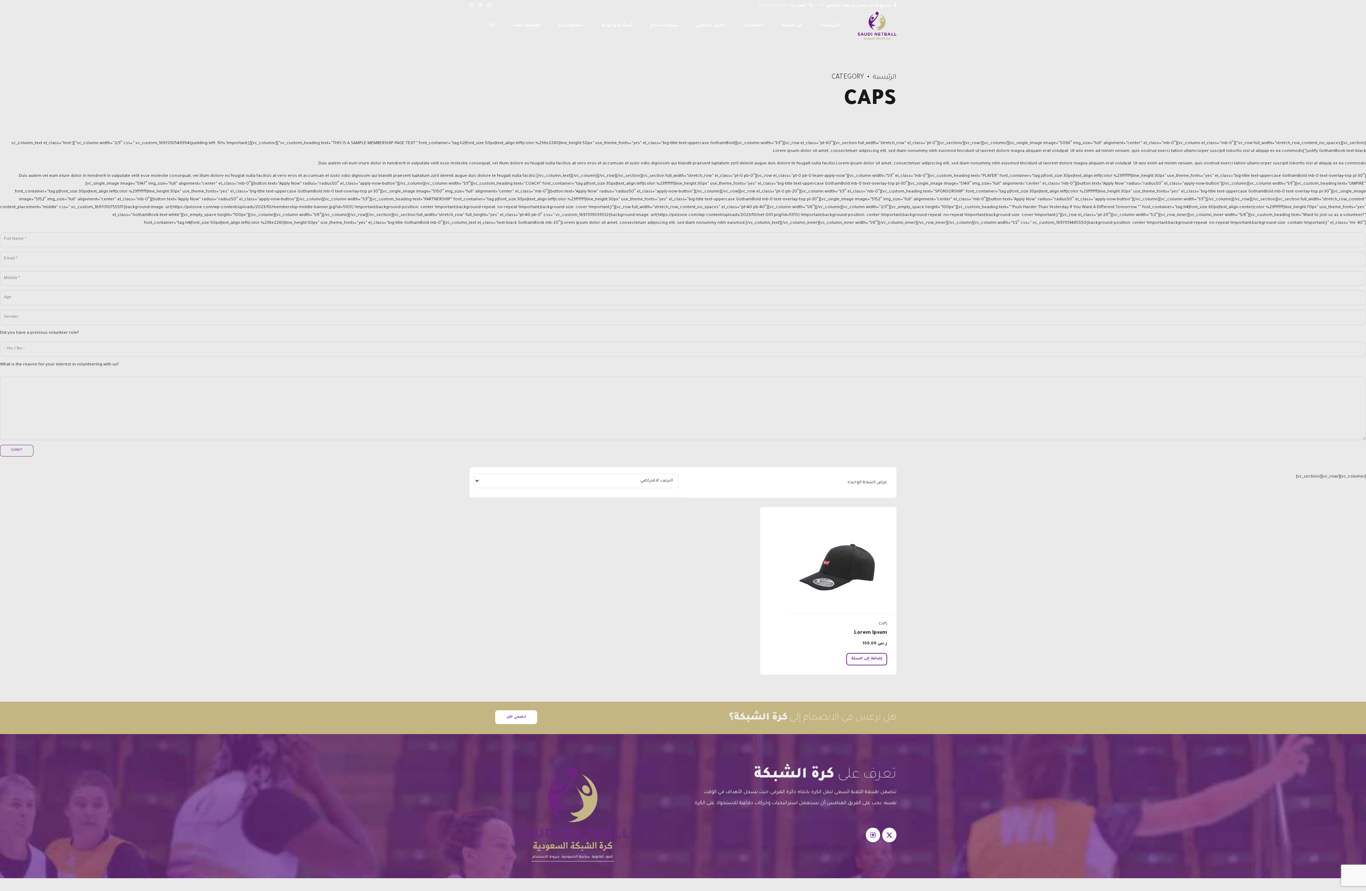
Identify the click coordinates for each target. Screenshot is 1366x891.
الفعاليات (753, 25)
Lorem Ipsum (870, 633)
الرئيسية (830, 25)
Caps (883, 624)
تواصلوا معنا (526, 25)
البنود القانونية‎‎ (602, 857)
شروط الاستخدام (546, 857)
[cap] (828, 560)
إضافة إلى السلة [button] (866, 659)
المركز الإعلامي (710, 25)
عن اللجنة (792, 25)
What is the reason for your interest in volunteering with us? (59, 365)
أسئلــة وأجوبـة (617, 25)
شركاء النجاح (663, 25)
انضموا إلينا (571, 25)
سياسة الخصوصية (576, 857)
